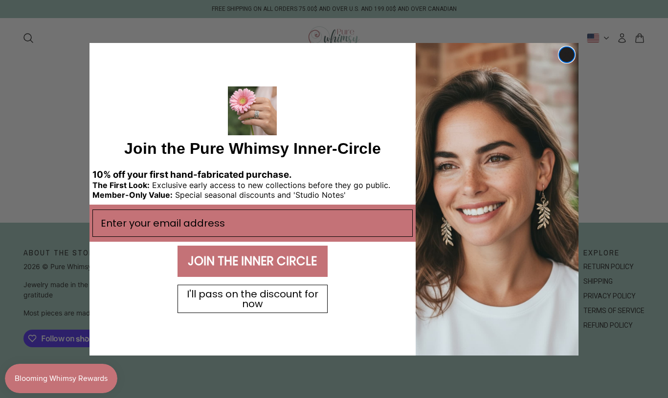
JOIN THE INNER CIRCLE (252, 260)
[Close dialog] (567, 55)
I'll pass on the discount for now (252, 298)
